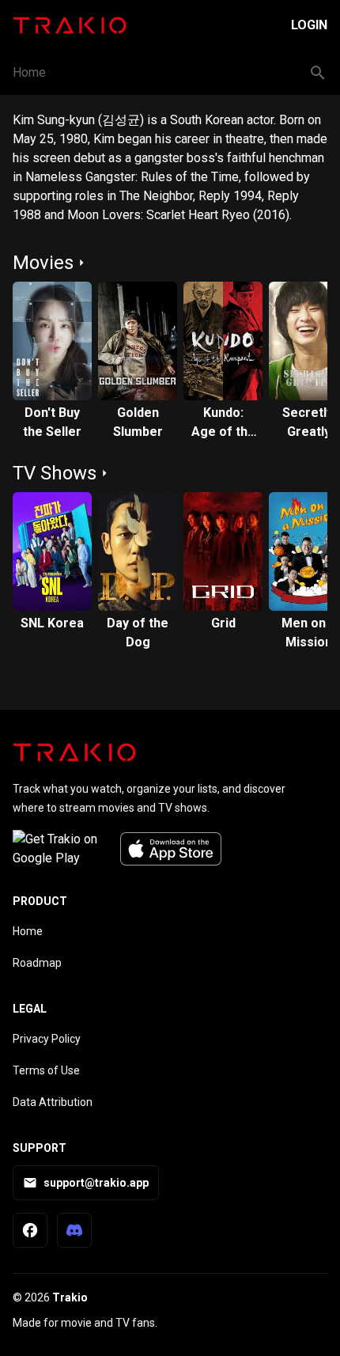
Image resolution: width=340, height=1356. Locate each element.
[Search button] (317, 72)
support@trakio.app (96, 1182)
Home (29, 72)
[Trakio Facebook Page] (30, 1230)
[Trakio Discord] (74, 1230)
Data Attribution (53, 1102)
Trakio (70, 1297)
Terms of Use (46, 1070)
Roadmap (37, 962)
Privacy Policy (47, 1038)
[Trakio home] (74, 752)
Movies (43, 263)
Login (309, 24)
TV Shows (54, 473)
